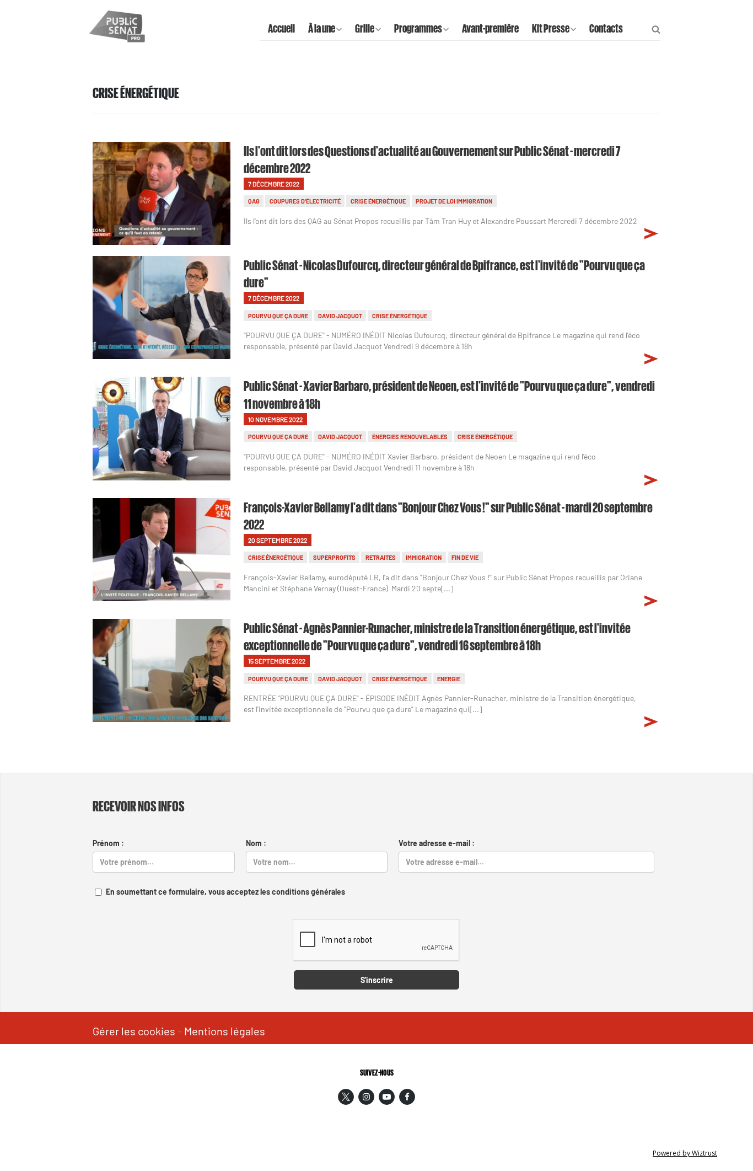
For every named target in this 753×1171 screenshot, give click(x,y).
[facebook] (407, 1097)
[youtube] (387, 1097)
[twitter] (346, 1097)
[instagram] (366, 1097)
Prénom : (108, 843)
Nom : (256, 843)
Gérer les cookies (134, 1031)
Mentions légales (224, 1031)
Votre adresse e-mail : (437, 843)
